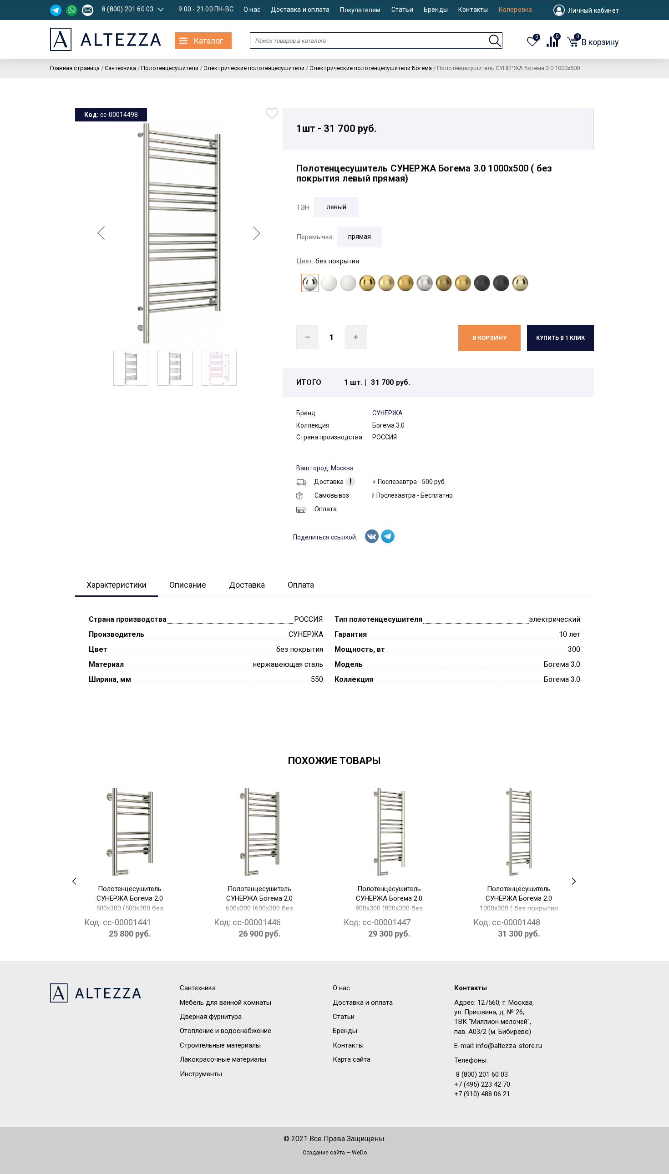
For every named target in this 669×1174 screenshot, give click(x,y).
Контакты (473, 10)
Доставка (329, 481)
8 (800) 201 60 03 (127, 9)
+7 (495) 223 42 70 (482, 1084)
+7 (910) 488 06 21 (482, 1094)
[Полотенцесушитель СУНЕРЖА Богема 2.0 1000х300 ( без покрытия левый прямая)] (518, 831)
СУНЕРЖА (387, 413)
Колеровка (515, 10)
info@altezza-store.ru (509, 1046)
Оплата (325, 509)
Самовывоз (331, 495)
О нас (251, 10)
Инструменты (201, 1074)
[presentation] (74, 881)
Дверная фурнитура (211, 1017)
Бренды (436, 10)
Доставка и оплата (300, 10)
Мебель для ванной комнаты (225, 1002)
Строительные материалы (220, 1045)
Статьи (402, 10)
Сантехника (198, 988)
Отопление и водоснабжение (225, 1031)
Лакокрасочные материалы (223, 1059)
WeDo (359, 1152)
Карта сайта (351, 1059)
